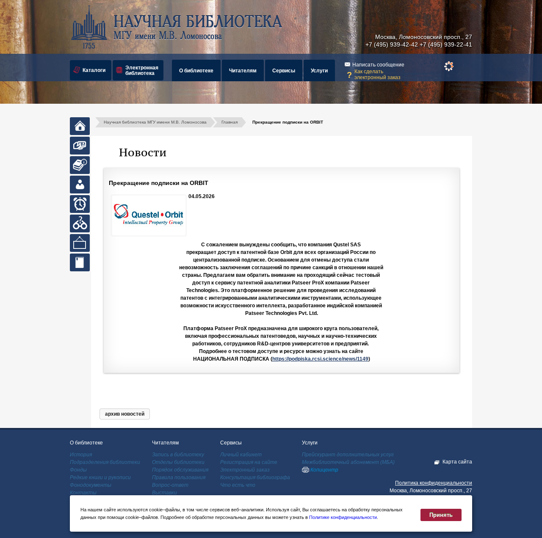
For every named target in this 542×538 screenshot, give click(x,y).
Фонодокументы (90, 485)
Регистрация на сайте (248, 462)
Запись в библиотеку (178, 455)
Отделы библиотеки (178, 462)
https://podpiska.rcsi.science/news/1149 (320, 359)
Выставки (164, 493)
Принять (441, 515)
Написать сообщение (378, 65)
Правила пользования (178, 477)
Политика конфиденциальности (433, 483)
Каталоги (94, 70)
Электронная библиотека (141, 70)
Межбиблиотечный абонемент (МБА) (348, 462)
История (81, 455)
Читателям (243, 71)
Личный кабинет (241, 455)
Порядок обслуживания (180, 470)
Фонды (78, 470)
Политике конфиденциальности (343, 517)
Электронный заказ (245, 470)
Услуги (319, 71)
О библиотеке (196, 71)
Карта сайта (457, 462)
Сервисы (283, 71)
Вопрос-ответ (170, 485)
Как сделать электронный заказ (377, 74)
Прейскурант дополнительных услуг (348, 455)
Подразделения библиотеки (105, 462)
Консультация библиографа (255, 477)
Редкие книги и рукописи (100, 477)
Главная (229, 122)
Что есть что (237, 485)
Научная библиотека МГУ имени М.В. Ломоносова (155, 122)
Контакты (83, 493)
